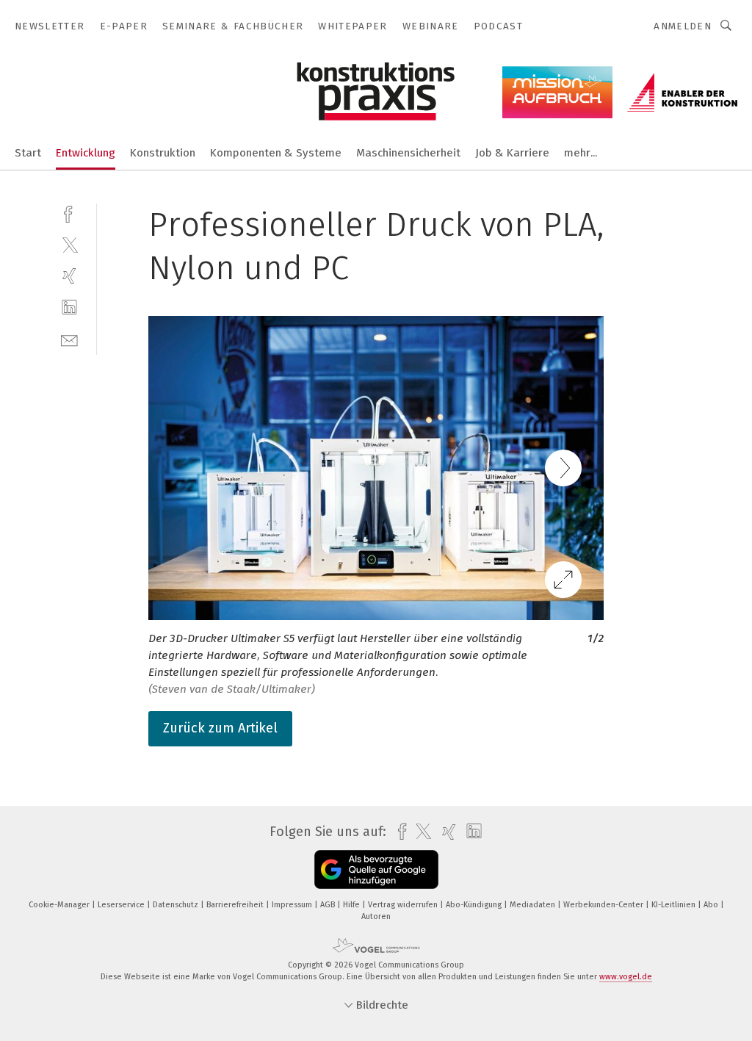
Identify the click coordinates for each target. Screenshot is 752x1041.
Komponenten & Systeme (275, 152)
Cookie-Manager (60, 904)
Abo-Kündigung (475, 904)
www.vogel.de (625, 976)
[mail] (69, 339)
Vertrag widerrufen (404, 904)
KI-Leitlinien (674, 904)
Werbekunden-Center (604, 904)
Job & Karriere (512, 152)
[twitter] (69, 244)
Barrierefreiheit (236, 904)
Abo (712, 904)
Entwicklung (85, 152)
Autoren (376, 916)
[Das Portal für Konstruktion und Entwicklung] (28, 152)
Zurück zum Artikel (220, 728)
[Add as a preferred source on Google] (376, 869)
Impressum (293, 904)
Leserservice (122, 904)
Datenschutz (176, 904)
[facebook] (69, 212)
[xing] (69, 276)
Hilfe (352, 904)
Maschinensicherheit (408, 152)
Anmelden (683, 26)
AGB (328, 904)
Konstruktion (162, 152)
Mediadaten (533, 904)
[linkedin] (69, 307)
